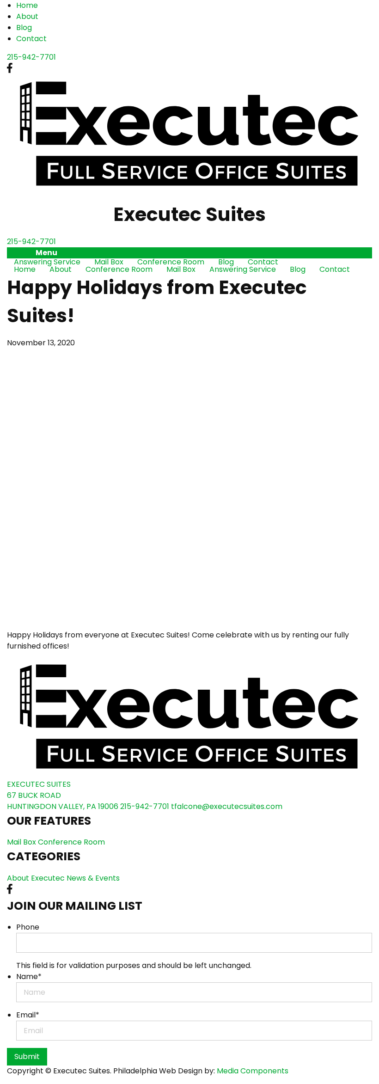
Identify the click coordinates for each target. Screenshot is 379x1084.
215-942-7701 (31, 57)
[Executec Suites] (189, 186)
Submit (27, 1056)
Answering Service (47, 262)
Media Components (252, 1071)
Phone (27, 927)
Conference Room (170, 262)
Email (27, 1015)
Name (29, 976)
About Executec (37, 878)
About (27, 16)
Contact (31, 38)
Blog (24, 27)
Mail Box (108, 262)
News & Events (93, 878)
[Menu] (21, 253)
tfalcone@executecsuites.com (226, 806)
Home (27, 5)
